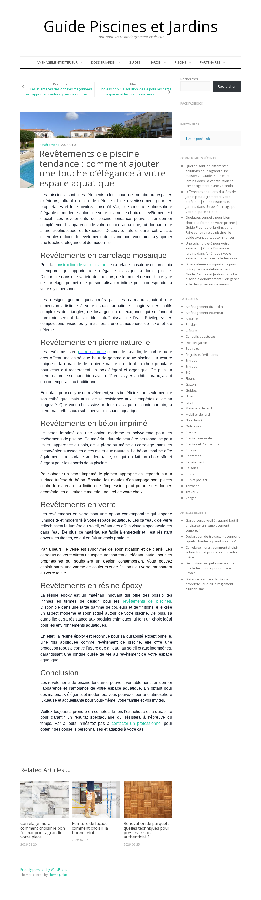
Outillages (193, 426)
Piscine (180, 62)
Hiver (190, 396)
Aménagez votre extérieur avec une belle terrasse (211, 256)
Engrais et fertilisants (202, 354)
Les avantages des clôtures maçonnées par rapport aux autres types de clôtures (58, 91)
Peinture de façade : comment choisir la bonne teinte (90, 828)
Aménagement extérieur (57, 62)
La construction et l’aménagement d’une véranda (209, 183)
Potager (192, 450)
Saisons (192, 468)
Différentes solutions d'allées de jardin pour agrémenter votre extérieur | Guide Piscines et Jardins (211, 199)
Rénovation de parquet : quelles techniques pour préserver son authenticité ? (146, 830)
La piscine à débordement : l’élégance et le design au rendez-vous (212, 279)
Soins (190, 474)
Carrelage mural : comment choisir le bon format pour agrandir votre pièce (42, 830)
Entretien (193, 360)
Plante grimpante (199, 438)
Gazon (191, 384)
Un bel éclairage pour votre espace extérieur (212, 209)
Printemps (193, 456)
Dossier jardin (103, 62)
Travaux (192, 492)
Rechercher (189, 79)
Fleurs (190, 378)
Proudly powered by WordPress (43, 869)
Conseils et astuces (201, 336)
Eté (188, 372)
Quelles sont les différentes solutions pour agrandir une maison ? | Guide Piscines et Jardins (207, 173)
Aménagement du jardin (204, 306)
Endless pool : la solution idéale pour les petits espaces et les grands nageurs (135, 91)
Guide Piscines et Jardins (130, 26)
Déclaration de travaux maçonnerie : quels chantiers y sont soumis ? (213, 539)
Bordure (192, 324)
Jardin (156, 62)
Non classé (194, 420)
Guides (135, 62)
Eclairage (193, 348)
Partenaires (210, 62)
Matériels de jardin (200, 408)
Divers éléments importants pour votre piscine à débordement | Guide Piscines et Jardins (211, 269)
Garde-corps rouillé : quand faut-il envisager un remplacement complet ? (212, 525)
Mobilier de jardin (199, 414)
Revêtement (49, 144)
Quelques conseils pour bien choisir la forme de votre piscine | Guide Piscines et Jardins (212, 222)
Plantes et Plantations (202, 444)
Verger (191, 498)
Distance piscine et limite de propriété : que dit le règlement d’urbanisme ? (209, 584)
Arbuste (192, 318)
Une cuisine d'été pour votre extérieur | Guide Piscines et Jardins (208, 248)
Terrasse (193, 486)
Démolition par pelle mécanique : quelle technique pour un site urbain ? (211, 568)
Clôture (191, 330)
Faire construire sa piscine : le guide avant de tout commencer (210, 235)
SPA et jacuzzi (196, 480)
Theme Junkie (58, 875)
